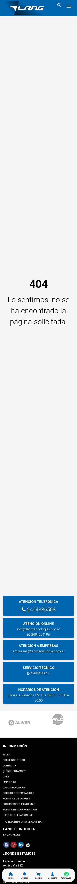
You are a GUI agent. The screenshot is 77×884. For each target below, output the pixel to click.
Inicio (6, 754)
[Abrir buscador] (59, 5)
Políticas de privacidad (18, 793)
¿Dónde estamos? (14, 771)
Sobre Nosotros (14, 760)
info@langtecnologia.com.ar (38, 629)
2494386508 (41, 610)
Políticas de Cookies (16, 798)
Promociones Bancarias (19, 804)
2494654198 (40, 634)
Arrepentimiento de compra (23, 821)
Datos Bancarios (14, 787)
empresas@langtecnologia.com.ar (38, 651)
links (6, 776)
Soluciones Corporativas (20, 809)
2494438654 (40, 673)
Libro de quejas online (18, 815)
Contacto (9, 765)
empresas (9, 782)
